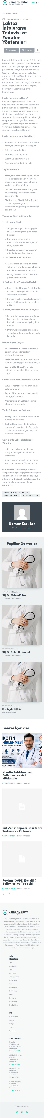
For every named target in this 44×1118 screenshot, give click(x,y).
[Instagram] (17, 1112)
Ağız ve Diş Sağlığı (9, 712)
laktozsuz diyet (11, 495)
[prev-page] (4, 893)
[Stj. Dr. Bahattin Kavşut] (22, 625)
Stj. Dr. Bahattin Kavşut (16, 652)
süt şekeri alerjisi (30, 495)
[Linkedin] (22, 1112)
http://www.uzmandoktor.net (22, 528)
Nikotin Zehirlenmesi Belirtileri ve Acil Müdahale (17, 775)
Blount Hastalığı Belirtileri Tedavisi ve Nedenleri (15, 1084)
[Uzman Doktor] (4, 19)
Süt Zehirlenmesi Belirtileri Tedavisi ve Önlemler (22, 829)
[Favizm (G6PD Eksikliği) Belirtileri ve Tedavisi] (22, 859)
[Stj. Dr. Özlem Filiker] (22, 568)
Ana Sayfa (6, 13)
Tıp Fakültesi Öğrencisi (11, 598)
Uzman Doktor (13, 19)
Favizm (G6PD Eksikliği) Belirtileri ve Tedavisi (19, 882)
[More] (37, 50)
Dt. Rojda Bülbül (11, 709)
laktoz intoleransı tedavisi (16, 493)
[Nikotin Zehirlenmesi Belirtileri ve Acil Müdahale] (22, 750)
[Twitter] (27, 1112)
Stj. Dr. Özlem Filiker (14, 595)
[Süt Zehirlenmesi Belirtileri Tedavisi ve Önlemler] (22, 806)
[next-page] (8, 893)
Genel (15, 13)
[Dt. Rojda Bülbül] (22, 682)
